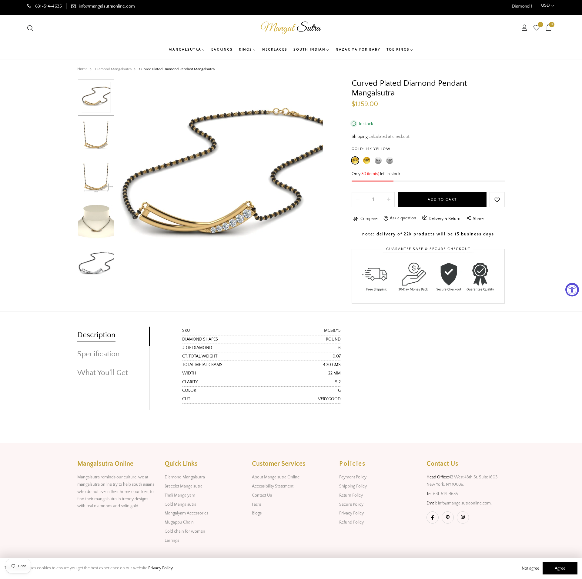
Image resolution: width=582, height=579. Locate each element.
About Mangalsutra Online (275, 477)
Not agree (530, 568)
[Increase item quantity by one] (388, 199)
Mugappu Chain (179, 522)
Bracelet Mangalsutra (183, 486)
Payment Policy (352, 477)
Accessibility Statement (272, 486)
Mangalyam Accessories (186, 513)
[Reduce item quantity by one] (357, 199)
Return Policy (351, 495)
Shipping (360, 136)
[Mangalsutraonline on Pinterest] (448, 517)
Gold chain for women (185, 531)
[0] (537, 28)
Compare (368, 218)
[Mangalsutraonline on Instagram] (463, 517)
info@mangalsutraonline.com (107, 6)
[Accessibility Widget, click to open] (572, 289)
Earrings (172, 540)
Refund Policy (351, 522)
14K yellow (355, 160)
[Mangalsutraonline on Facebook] (432, 517)
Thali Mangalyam (180, 495)
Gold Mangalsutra (180, 504)
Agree (560, 568)
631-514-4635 (48, 6)
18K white (389, 160)
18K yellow (366, 160)
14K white (378, 160)
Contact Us (262, 495)
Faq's (256, 504)
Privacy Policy (351, 513)
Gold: (371, 149)
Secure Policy (351, 504)
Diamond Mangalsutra (185, 477)
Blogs (257, 513)
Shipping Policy (353, 486)
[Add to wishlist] (497, 199)
